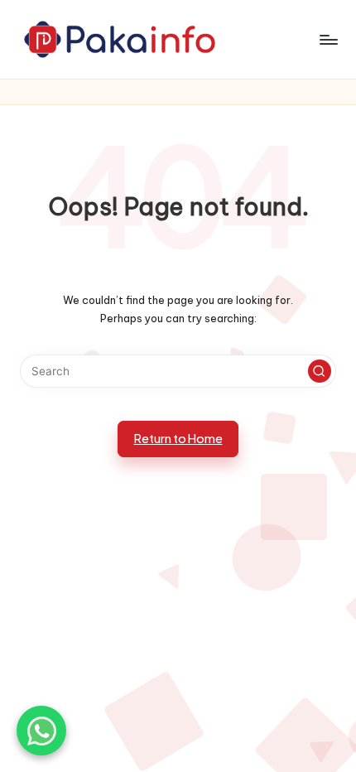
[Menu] (328, 39)
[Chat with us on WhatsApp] (41, 730)
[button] (319, 371)
